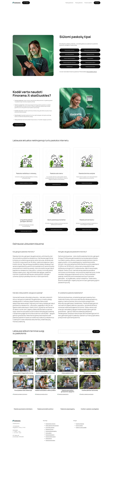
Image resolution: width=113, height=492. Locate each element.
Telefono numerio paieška (81, 427)
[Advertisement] (56, 15)
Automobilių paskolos (69, 54)
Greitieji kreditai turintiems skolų (67, 355)
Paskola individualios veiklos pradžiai (45, 390)
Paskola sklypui (49, 438)
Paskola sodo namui (56, 184)
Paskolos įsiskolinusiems (90, 62)
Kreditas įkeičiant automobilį (90, 390)
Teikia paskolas (23, 355)
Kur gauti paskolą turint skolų (45, 355)
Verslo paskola (90, 58)
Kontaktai (97, 2)
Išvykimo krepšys (79, 425)
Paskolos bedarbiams (50, 434)
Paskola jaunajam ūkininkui (26, 231)
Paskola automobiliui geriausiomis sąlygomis (67, 391)
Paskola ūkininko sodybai (87, 183)
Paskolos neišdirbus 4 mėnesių (26, 183)
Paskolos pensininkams (90, 66)
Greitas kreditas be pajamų (69, 58)
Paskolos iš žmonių (90, 54)
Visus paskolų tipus (91, 71)
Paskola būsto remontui (69, 50)
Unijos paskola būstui (68, 373)
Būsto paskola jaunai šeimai (56, 229)
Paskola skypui (70, 66)
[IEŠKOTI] (96, 331)
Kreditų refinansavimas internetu (45, 373)
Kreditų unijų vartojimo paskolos (90, 355)
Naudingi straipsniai (80, 423)
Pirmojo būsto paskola (90, 373)
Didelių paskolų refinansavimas (90, 50)
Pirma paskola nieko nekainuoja (23, 390)
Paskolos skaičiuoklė (19, 124)
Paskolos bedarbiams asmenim (69, 62)
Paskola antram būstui (87, 229)
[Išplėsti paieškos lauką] (26, 2)
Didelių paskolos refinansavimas (52, 425)
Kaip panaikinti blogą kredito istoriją (23, 373)
